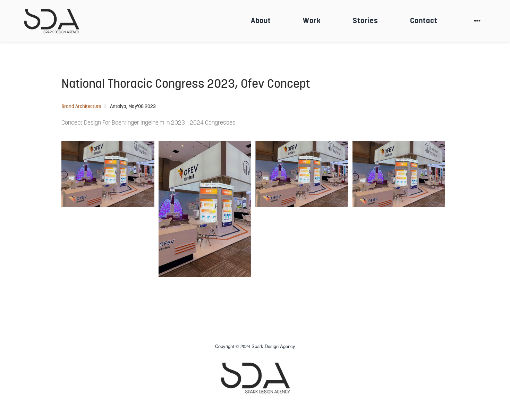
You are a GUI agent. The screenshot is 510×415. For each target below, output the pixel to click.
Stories (365, 21)
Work (312, 21)
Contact (423, 21)
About (261, 21)
